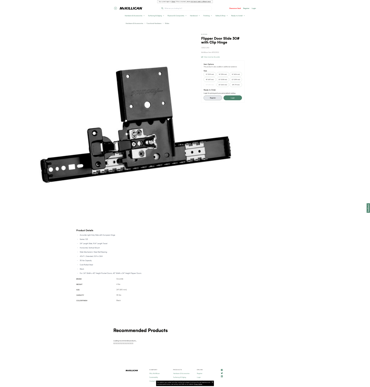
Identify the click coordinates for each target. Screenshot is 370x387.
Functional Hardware (154, 23)
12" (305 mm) (210, 74)
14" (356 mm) (223, 74)
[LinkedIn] (232, 376)
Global (173, 1)
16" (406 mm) (236, 74)
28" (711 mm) (236, 84)
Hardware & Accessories (134, 23)
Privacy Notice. (198, 384)
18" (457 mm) (210, 79)
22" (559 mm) (236, 79)
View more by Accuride (212, 57)
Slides (167, 23)
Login (254, 8)
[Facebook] (232, 370)
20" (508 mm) (222, 79)
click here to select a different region (201, 1)
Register (213, 98)
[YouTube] (232, 373)
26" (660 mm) (223, 84)
